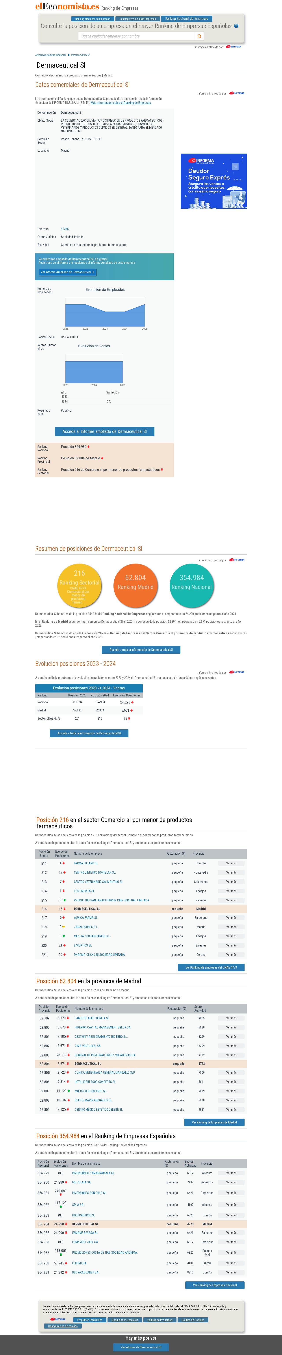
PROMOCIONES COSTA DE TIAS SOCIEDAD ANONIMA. (105, 1252)
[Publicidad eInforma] (214, 207)
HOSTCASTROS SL (83, 1215)
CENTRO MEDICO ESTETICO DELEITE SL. (99, 1109)
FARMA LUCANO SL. (86, 863)
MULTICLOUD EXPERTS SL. (91, 1091)
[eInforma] (57, 1317)
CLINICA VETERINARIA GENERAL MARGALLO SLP (105, 1072)
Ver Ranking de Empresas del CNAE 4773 (211, 967)
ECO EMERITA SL (84, 891)
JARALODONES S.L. (86, 927)
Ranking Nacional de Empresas (92, 18)
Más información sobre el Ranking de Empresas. (121, 103)
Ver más (231, 863)
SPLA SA (77, 1205)
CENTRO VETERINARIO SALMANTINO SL (98, 882)
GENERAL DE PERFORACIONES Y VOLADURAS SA (105, 1055)
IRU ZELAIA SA (81, 1182)
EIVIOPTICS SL (83, 945)
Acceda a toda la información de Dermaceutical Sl (141, 650)
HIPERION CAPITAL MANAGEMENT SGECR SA (103, 1027)
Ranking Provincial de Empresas (138, 18)
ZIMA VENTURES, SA (88, 1046)
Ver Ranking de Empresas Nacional (215, 1285)
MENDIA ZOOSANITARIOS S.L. (92, 936)
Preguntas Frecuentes (89, 1320)
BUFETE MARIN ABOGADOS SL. (94, 1100)
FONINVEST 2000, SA (85, 1242)
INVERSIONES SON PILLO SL (89, 1193)
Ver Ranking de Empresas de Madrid (214, 1122)
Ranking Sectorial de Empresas (186, 19)
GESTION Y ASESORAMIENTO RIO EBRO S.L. (101, 1036)
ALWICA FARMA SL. (86, 917)
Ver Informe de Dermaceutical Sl (141, 1347)
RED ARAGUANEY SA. (85, 1272)
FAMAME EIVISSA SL (85, 1232)
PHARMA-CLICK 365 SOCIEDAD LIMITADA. (100, 954)
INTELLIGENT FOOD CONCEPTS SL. (95, 1082)
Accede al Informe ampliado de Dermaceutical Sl (105, 431)
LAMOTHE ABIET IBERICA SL (92, 1018)
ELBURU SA (79, 1263)
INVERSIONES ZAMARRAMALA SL (93, 1173)
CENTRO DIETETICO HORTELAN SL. (95, 872)
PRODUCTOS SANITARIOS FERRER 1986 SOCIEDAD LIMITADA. (112, 900)
